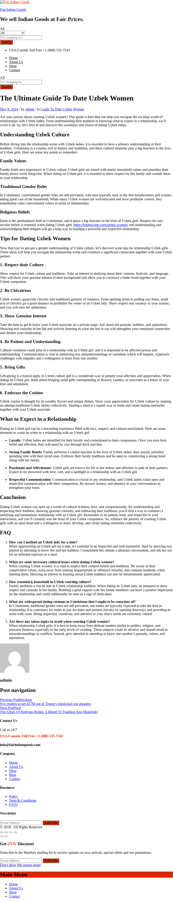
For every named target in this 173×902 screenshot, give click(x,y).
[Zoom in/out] (15, 832)
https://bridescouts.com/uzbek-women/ (101, 225)
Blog (12, 775)
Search (6, 42)
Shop (12, 66)
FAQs (13, 804)
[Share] (6, 832)
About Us (16, 62)
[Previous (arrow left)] (2, 836)
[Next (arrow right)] (6, 836)
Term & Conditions (22, 800)
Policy (13, 796)
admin (29, 109)
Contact (14, 70)
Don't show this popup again (20, 865)
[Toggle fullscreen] (11, 832)
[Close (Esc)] (2, 832)
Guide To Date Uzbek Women (62, 109)
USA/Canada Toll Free (25, 50)
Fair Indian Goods (13, 9)
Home (13, 58)
